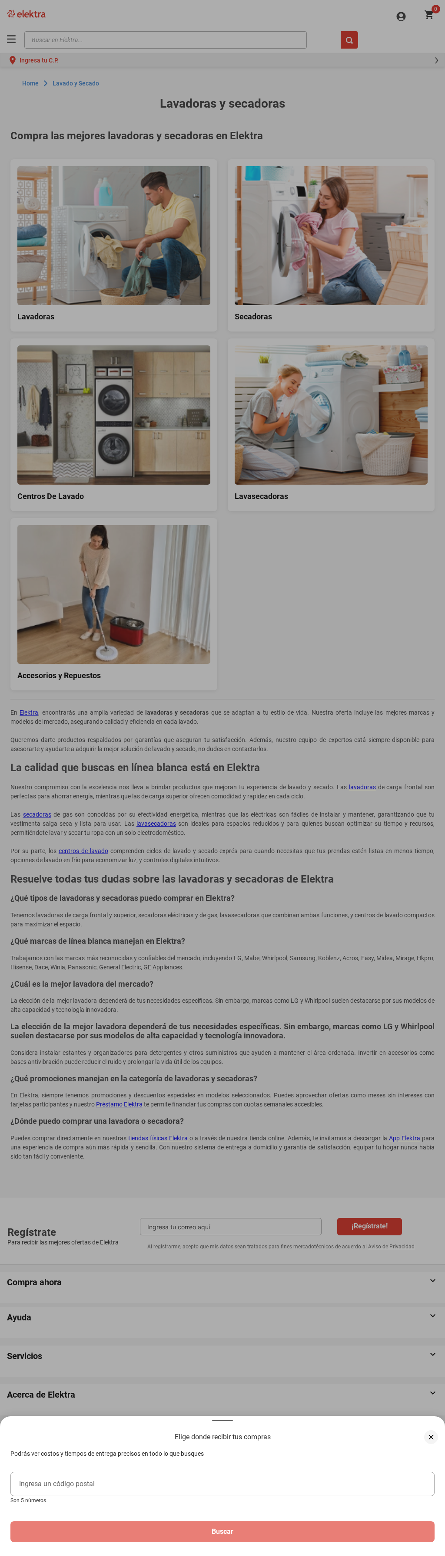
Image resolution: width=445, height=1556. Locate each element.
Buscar (222, 1531)
